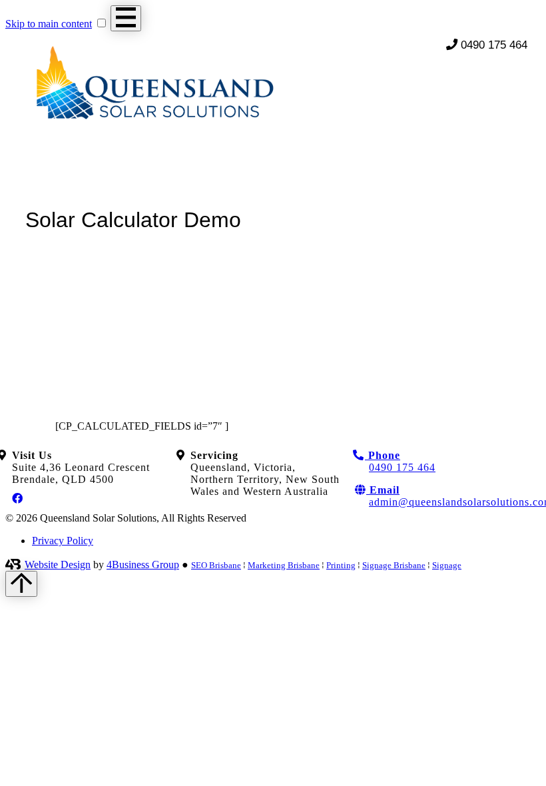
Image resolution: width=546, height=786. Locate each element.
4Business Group (143, 564)
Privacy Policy (62, 540)
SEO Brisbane (216, 565)
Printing (341, 565)
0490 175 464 (402, 461)
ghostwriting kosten (272, 426)
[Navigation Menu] (126, 18)
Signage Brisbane (393, 565)
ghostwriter (340, 426)
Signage (446, 565)
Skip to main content (48, 23)
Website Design (58, 564)
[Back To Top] (21, 584)
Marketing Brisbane (284, 565)
